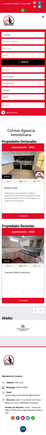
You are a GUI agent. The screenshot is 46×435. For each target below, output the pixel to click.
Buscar (24, 62)
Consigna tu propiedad (11, 3)
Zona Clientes (27, 3)
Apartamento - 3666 (23, 147)
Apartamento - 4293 (23, 231)
